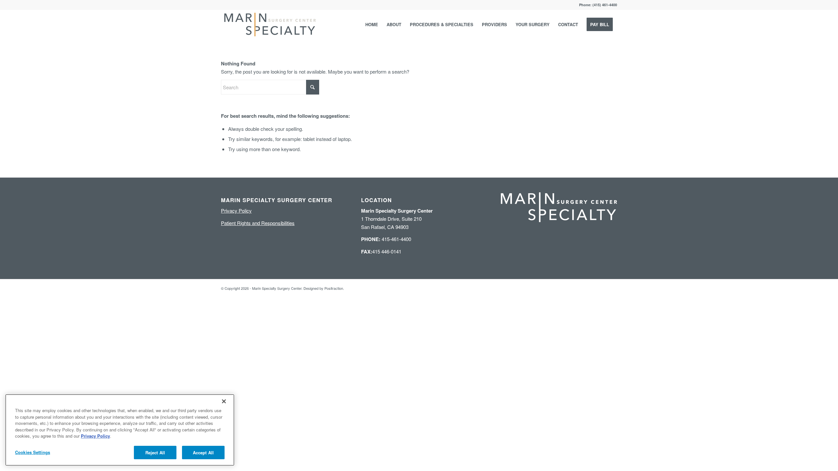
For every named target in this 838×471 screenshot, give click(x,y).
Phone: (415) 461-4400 (598, 4)
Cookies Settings (32, 452)
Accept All (203, 452)
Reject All (155, 452)
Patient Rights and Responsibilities (258, 222)
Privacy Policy (236, 210)
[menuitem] (371, 24)
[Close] (224, 401)
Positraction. (334, 288)
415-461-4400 (386, 239)
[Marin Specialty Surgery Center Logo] (270, 24)
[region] (119, 430)
